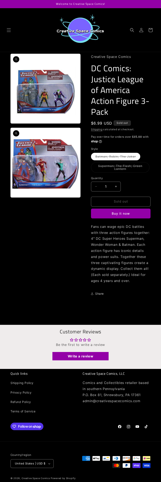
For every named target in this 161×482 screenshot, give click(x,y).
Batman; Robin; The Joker (117, 157)
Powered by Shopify (63, 478)
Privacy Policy (20, 392)
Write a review (80, 356)
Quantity (97, 178)
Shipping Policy (22, 383)
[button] (8, 30)
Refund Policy (20, 402)
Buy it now (121, 213)
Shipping (97, 129)
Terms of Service (23, 411)
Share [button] (99, 293)
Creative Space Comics (36, 478)
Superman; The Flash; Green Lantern (121, 168)
